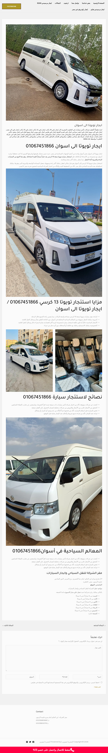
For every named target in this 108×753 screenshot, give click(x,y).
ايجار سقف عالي (14, 132)
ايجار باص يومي (39, 132)
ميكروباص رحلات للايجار (28, 137)
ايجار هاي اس (15, 134)
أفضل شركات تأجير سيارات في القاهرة (81, 130)
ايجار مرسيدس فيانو (97, 9)
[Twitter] (30, 742)
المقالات (58, 3)
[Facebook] (33, 742)
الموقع (92, 585)
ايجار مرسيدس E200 (44, 3)
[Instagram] (27, 742)
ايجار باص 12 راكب (39, 130)
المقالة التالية (7, 625)
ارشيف (66, 3)
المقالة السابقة (100, 625)
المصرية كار (63, 130)
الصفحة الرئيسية (98, 3)
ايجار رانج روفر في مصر (80, 9)
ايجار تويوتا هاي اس (27, 132)
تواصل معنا (75, 3)
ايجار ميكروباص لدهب (28, 134)
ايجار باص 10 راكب (52, 130)
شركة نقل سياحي (78, 137)
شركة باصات (89, 137)
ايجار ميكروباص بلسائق (83, 134)
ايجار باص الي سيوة (95, 132)
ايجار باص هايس (50, 132)
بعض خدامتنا (86, 3)
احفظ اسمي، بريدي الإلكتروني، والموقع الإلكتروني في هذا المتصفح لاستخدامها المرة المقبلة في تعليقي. (65, 682)
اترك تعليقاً (98, 130)
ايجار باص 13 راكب (26, 130)
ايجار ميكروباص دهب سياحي (65, 134)
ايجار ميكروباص (97, 134)
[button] (11, 6)
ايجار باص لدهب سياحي (80, 132)
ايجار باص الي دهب (12, 130)
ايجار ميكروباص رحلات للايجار (45, 134)
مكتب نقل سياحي (43, 137)
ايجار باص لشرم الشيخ (64, 132)
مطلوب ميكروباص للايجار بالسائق (60, 137)
